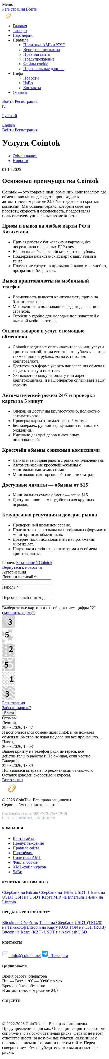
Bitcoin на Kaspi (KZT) (22, 932)
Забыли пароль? (16, 707)
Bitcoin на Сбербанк (20, 922)
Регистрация (13, 703)
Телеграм (58, 955)
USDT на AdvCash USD (65, 932)
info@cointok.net (24, 955)
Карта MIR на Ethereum (63, 897)
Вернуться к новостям (22, 567)
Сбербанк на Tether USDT (62, 892)
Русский (9, 115)
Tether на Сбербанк (56, 922)
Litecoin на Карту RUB (47, 927)
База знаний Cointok (34, 562)
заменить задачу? (18, 612)
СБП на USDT (28, 897)
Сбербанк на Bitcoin (20, 892)
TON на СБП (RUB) (87, 927)
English (8, 125)
